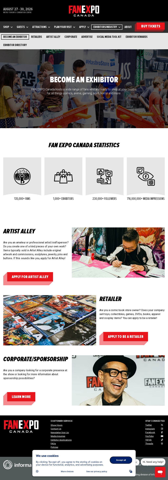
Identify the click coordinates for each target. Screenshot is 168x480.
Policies (54, 447)
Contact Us (56, 429)
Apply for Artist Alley (30, 276)
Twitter (148, 425)
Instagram (150, 429)
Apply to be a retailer (125, 336)
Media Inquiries (58, 436)
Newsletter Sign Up (60, 432)
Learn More (21, 396)
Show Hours (56, 425)
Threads (149, 443)
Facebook (150, 432)
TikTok (148, 440)
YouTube (149, 436)
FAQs (53, 443)
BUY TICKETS (150, 26)
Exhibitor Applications (61, 440)
